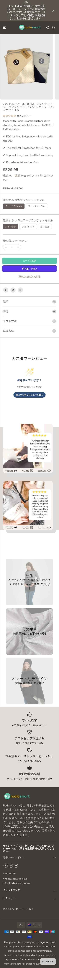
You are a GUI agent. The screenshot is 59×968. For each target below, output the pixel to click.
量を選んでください (15, 241)
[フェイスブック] (5, 290)
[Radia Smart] (29, 27)
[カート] (53, 27)
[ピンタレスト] (20, 290)
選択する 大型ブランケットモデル (24, 200)
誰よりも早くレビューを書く (29, 394)
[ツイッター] (13, 290)
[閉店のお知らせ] (53, 10)
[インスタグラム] (10, 865)
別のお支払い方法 (29, 276)
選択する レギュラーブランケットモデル (28, 220)
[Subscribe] (55, 857)
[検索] (48, 27)
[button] (5, 27)
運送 (17, 175)
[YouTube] (15, 865)
